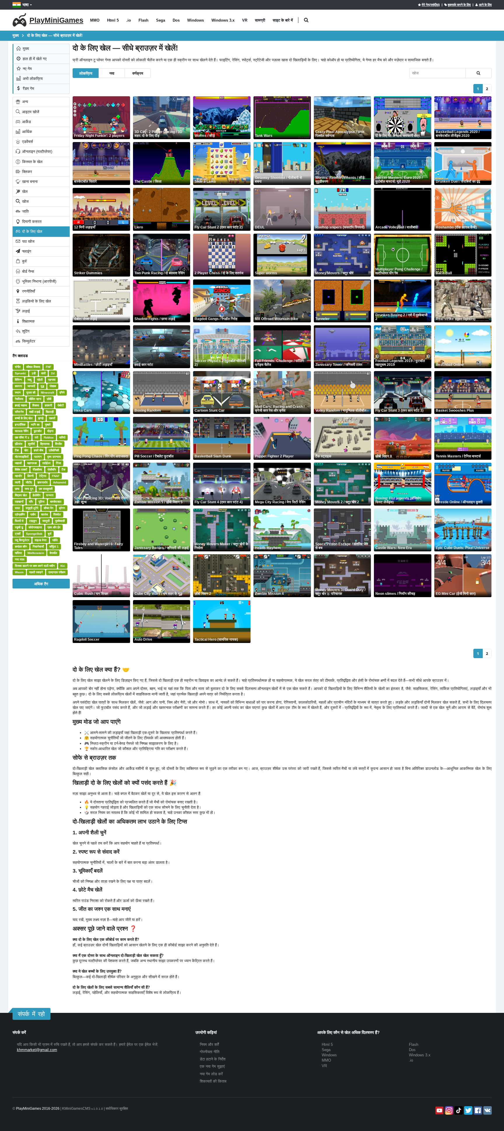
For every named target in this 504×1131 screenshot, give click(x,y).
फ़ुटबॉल (38, 431)
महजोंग (18, 476)
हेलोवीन (37, 495)
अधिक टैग (41, 583)
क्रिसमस (45, 443)
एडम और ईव (54, 527)
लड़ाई (25, 311)
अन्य (24, 101)
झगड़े (40, 418)
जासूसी (46, 520)
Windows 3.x (223, 20)
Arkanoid (59, 482)
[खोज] (479, 73)
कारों (43, 373)
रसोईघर (46, 463)
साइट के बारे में (283, 20)
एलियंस (18, 443)
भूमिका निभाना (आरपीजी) (38, 281)
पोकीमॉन (52, 469)
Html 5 (113, 20)
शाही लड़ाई (34, 411)
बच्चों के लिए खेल (24, 418)
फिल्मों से (19, 520)
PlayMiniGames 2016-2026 (38, 1108)
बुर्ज (24, 261)
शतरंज (44, 514)
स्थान (18, 392)
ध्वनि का (35, 424)
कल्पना (18, 386)
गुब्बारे (47, 424)
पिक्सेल (57, 514)
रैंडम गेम (28, 88)
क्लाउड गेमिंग (21, 431)
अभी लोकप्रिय (32, 78)
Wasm (19, 572)
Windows (195, 20)
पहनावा (51, 379)
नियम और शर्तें (209, 1044)
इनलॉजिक (20, 424)
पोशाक (53, 386)
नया (111, 73)
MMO (94, 20)
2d (53, 373)
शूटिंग (25, 331)
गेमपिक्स (19, 399)
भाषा (25, 4)
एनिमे (62, 392)
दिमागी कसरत (31, 221)
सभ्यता (49, 495)
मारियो (62, 437)
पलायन (38, 456)
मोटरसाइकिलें (22, 456)
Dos (176, 20)
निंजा (58, 463)
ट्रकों (17, 533)
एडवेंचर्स (27, 141)
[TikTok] (458, 1110)
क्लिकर (26, 171)
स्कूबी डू (19, 527)
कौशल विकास (33, 366)
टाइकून (33, 520)
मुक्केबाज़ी (60, 520)
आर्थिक (26, 132)
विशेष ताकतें (21, 469)
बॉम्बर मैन (48, 508)
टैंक (17, 450)
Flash (143, 20)
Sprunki (20, 373)
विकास (35, 405)
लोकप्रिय (85, 73)
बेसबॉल (53, 553)
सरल (17, 508)
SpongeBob (34, 533)
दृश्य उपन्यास (54, 456)
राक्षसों (52, 418)
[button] (306, 20)
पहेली (40, 379)
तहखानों (19, 501)
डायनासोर (42, 482)
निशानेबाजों (38, 546)
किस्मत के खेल (32, 162)
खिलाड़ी (50, 411)
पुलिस (41, 501)
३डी (34, 373)
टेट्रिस (42, 476)
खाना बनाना (29, 181)
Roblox (49, 437)
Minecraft (47, 392)
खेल (24, 191)
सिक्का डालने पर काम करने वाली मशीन (35, 565)
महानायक (32, 463)
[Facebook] (477, 1110)
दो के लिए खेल (31, 231)
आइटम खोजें (30, 112)
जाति (25, 211)
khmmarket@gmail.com (37, 1050)
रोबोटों (60, 405)
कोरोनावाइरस (35, 527)
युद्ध (42, 386)
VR (244, 20)
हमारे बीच (38, 450)
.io (128, 20)
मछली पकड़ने (36, 572)
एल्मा (17, 488)
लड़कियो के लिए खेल (36, 301)
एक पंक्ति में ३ (22, 437)
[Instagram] (448, 1110)
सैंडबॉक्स (37, 469)
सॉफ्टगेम (19, 411)
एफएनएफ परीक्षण (56, 572)
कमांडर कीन (21, 546)
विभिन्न (18, 379)
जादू (29, 379)
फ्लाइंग (26, 251)
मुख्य (25, 48)
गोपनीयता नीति (209, 1052)
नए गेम (27, 69)
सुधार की (30, 392)
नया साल (19, 559)
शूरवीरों (31, 443)
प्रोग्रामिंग (20, 514)
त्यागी (17, 482)
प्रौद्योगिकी (54, 450)
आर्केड (26, 122)
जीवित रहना (35, 399)
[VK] (487, 1110)
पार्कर (33, 514)
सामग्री (260, 20)
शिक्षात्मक (28, 321)
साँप (31, 501)
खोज (25, 201)
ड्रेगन (62, 508)
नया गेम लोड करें (211, 1074)
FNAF (56, 476)
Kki (62, 565)
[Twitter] (468, 1110)
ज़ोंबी (49, 399)
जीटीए (29, 482)
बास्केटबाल (56, 501)
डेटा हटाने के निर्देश (212, 1059)
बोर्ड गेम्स (27, 271)
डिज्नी (30, 476)
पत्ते (36, 437)
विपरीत (58, 443)
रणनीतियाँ (28, 291)
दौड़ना (50, 431)
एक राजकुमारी (45, 488)
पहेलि (55, 540)
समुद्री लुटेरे (32, 508)
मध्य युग (29, 488)
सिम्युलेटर (28, 341)
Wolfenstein (35, 553)
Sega (160, 20)
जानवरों (31, 386)
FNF (48, 366)
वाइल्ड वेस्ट (41, 540)
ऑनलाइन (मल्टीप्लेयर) (36, 151)
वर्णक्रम (137, 73)
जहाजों (18, 463)
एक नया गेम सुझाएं (212, 1066)
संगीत (18, 366)
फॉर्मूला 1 (54, 546)
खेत (26, 450)
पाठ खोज (27, 241)
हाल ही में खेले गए (34, 59)
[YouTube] (439, 1110)
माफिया (18, 553)
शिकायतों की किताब (213, 1081)
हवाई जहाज (21, 405)
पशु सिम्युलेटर (22, 540)
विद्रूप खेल (21, 495)
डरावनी (48, 405)
